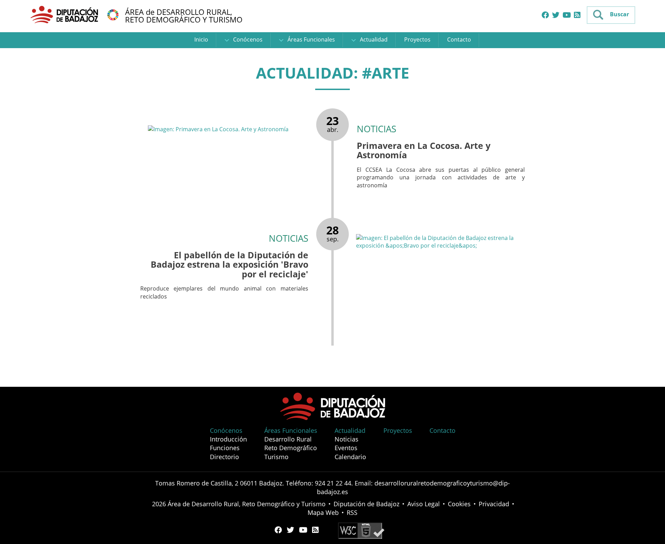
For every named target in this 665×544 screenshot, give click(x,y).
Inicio (201, 39)
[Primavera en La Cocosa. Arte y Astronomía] (228, 129)
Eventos (346, 448)
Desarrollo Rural (288, 439)
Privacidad (494, 504)
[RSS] (577, 15)
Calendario (350, 457)
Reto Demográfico (290, 448)
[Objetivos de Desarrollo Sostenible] (112, 14)
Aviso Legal (423, 504)
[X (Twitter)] (555, 15)
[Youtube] (566, 15)
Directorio (224, 457)
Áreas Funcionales (310, 39)
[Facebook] (545, 15)
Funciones (225, 448)
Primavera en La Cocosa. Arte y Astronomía (423, 150)
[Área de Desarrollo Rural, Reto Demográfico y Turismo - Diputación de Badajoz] (65, 14)
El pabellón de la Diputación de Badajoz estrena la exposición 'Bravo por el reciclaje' (229, 264)
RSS (352, 512)
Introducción (228, 439)
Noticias (346, 439)
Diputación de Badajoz (366, 504)
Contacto (459, 39)
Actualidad (373, 39)
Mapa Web (323, 512)
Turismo (276, 457)
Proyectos (417, 39)
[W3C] (361, 530)
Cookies (459, 504)
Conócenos (247, 39)
